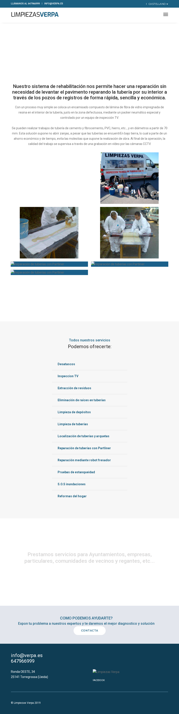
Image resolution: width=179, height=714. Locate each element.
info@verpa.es (53, 3)
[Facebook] (142, 3)
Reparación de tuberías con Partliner (84, 448)
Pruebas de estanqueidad (76, 472)
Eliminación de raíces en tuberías (82, 400)
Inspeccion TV (68, 376)
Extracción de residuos (74, 388)
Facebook (99, 680)
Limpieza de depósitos (74, 412)
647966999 (22, 661)
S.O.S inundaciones (72, 484)
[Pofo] (35, 14)
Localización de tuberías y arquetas (83, 436)
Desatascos (66, 364)
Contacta (89, 630)
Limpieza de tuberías (73, 424)
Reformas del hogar (72, 496)
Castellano (158, 3)
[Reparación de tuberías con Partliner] (129, 178)
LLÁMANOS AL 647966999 (25, 3)
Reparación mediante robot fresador (84, 460)
